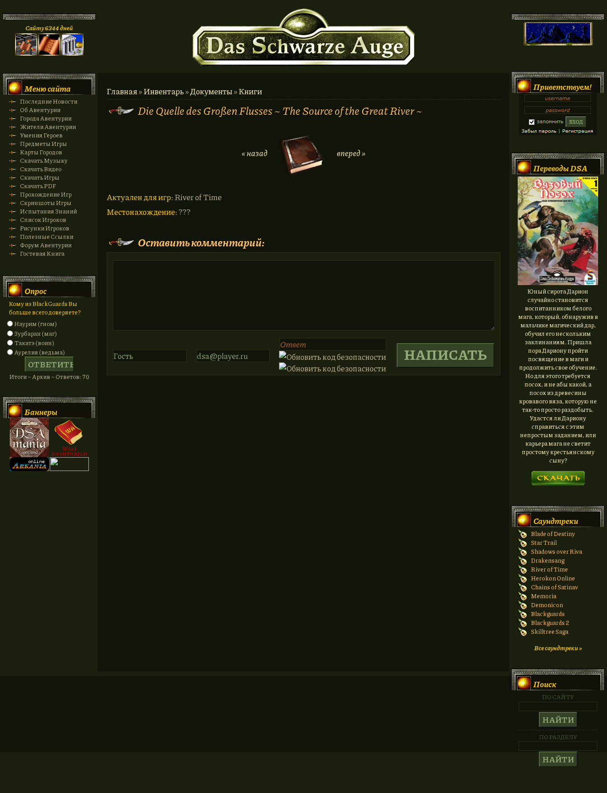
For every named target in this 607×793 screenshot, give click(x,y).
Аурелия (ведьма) (39, 352)
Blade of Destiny (553, 533)
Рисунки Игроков (44, 228)
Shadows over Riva (556, 551)
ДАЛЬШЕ (558, 475)
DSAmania (29, 437)
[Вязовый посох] (558, 282)
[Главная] (26, 53)
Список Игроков (43, 219)
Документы (211, 91)
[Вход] (72, 53)
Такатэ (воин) (34, 342)
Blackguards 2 (550, 622)
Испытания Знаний (48, 211)
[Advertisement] (303, 723)
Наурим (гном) (35, 323)
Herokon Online (553, 578)
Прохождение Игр (46, 194)
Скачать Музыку (44, 160)
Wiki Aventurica (69, 437)
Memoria (543, 596)
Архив (41, 376)
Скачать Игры (40, 177)
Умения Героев (41, 135)
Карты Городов (41, 152)
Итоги (18, 376)
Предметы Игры (43, 143)
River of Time (549, 569)
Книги (250, 91)
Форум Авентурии (46, 245)
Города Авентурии (46, 118)
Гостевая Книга (42, 253)
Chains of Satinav (554, 587)
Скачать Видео (40, 169)
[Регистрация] (49, 53)
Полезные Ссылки (46, 236)
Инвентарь (164, 91)
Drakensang (547, 560)
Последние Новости (48, 101)
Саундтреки (555, 521)
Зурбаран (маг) (35, 333)
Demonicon (547, 604)
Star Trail (544, 542)
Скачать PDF (38, 185)
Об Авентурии (40, 109)
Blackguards (548, 613)
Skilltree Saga (549, 631)
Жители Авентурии (48, 126)
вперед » (351, 153)
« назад (255, 153)
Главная (122, 91)
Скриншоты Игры (46, 202)
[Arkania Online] (29, 468)
